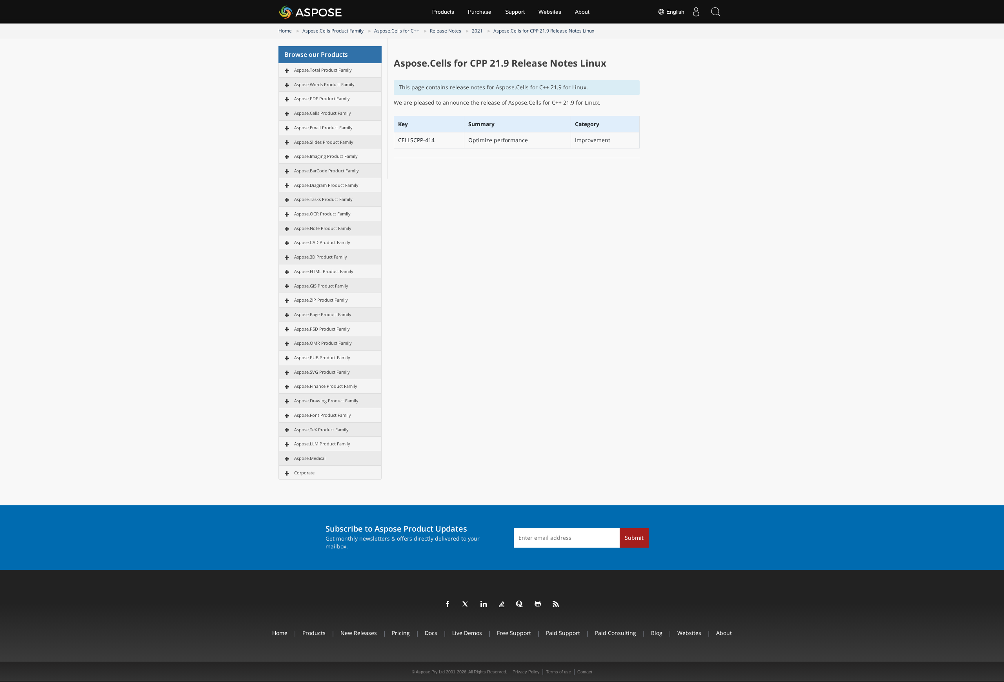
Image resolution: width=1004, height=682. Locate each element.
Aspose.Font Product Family (322, 415)
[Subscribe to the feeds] (556, 604)
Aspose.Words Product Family (324, 84)
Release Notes (445, 30)
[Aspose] (310, 12)
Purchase (479, 12)
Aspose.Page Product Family (322, 314)
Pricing (401, 633)
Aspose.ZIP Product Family (321, 300)
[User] (696, 12)
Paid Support (563, 633)
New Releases (358, 633)
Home (285, 30)
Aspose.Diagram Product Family (326, 185)
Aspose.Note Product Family (322, 228)
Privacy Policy (526, 671)
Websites (549, 12)
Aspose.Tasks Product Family (323, 199)
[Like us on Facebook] (448, 604)
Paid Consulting (615, 633)
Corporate (304, 473)
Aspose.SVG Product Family (322, 372)
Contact (584, 671)
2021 (477, 30)
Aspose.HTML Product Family (323, 271)
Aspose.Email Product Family (323, 127)
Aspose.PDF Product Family (322, 98)
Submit (634, 537)
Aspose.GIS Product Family (321, 286)
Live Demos (467, 633)
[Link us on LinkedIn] (484, 604)
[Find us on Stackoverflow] (502, 604)
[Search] (716, 12)
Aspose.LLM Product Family (322, 444)
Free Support (514, 633)
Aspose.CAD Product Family (322, 242)
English (674, 12)
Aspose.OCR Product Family (322, 214)
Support (515, 12)
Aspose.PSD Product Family (322, 329)
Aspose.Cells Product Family (333, 30)
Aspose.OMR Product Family (323, 343)
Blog (656, 633)
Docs (431, 633)
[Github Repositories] (538, 604)
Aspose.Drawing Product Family (326, 400)
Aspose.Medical (310, 458)
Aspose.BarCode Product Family (326, 171)
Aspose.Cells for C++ (396, 30)
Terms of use (558, 671)
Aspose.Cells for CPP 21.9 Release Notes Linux (543, 30)
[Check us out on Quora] (520, 604)
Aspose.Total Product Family (323, 70)
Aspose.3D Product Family (320, 257)
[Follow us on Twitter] (466, 604)
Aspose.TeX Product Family (321, 429)
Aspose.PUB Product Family (322, 357)
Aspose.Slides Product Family (323, 142)
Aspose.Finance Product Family (325, 386)
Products (443, 12)
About (582, 12)
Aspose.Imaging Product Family (326, 156)
